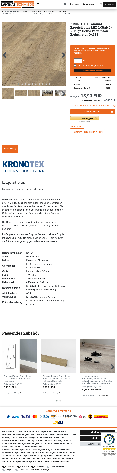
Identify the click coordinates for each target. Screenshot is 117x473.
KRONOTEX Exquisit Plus (57, 11)
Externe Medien (57, 466)
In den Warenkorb (91, 112)
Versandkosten (25, 393)
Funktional (24, 469)
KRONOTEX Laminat (37, 11)
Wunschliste (78, 127)
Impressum (49, 458)
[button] (84, 119)
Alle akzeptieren (97, 432)
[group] (19, 356)
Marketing (40, 466)
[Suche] (65, 4)
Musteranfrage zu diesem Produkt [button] (87, 132)
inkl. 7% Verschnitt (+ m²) (90, 65)
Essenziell (11, 466)
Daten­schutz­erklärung (60, 461)
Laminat (24, 11)
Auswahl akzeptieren (97, 444)
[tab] (10, 149)
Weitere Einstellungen (40, 469)
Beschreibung (10, 148)
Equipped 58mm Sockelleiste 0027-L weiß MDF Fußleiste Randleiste (18, 378)
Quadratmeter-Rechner (92, 71)
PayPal (10, 469)
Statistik (25, 466)
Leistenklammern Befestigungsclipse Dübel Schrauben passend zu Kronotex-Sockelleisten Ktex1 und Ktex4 (97, 380)
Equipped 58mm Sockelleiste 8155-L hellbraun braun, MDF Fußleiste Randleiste (57, 378)
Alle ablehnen (97, 438)
